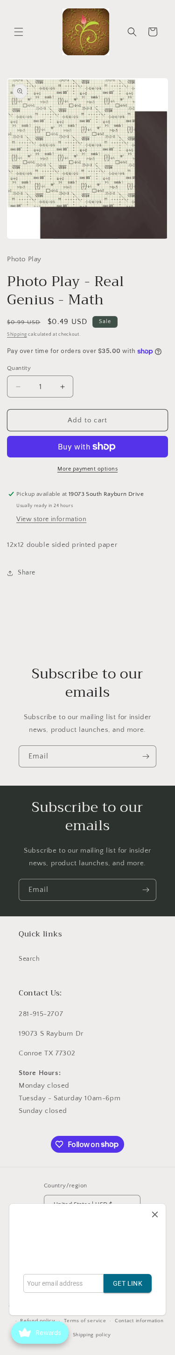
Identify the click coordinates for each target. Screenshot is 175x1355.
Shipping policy (92, 1335)
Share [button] (26, 572)
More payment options (87, 469)
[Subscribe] (145, 756)
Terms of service (85, 1321)
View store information (51, 519)
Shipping (17, 334)
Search (29, 959)
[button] (18, 32)
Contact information (139, 1321)
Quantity (19, 368)
